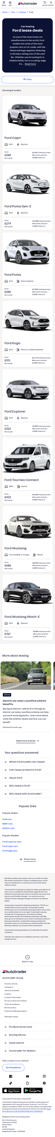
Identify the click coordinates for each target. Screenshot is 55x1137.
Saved (45, 5)
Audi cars (7, 819)
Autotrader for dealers (22, 1051)
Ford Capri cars (10, 846)
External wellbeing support (16, 1011)
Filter (29, 79)
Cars (13, 12)
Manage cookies (11, 1017)
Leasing (22, 12)
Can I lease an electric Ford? (25, 770)
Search (51, 5)
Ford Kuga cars (9, 851)
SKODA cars (8, 828)
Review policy (10, 1008)
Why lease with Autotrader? (25, 794)
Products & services (20, 1027)
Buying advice (17, 1035)
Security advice (11, 984)
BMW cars (7, 824)
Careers (8, 994)
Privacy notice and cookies (16, 1001)
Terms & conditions (12, 1004)
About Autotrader (12, 990)
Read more (30, 64)
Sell (10, 5)
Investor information (13, 997)
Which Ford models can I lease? (27, 762)
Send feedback (13, 1068)
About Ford (15, 778)
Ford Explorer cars (11, 842)
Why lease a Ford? (19, 786)
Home (4, 12)
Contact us (9, 987)
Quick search (16, 1043)
